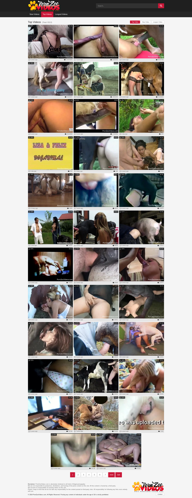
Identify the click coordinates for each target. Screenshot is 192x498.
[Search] (161, 5)
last (118, 475)
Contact (160, 494)
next (111, 475)
